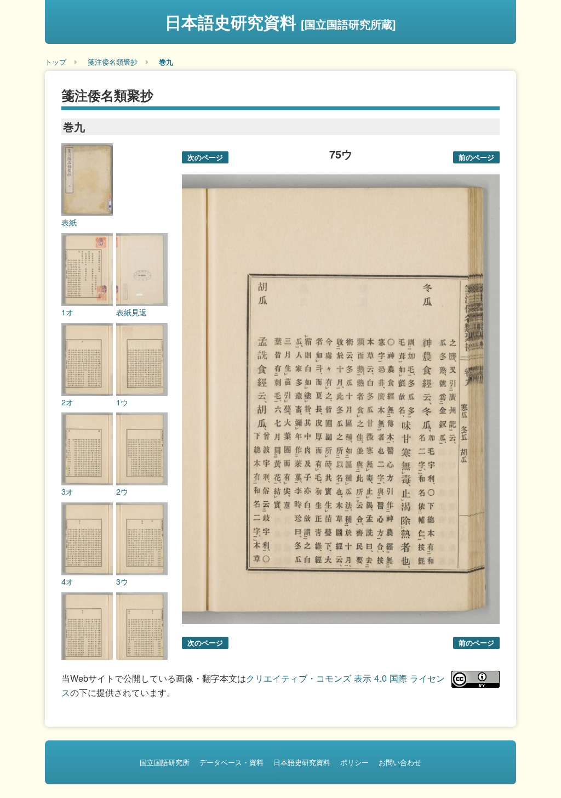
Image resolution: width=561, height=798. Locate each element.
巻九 (166, 61)
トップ (55, 61)
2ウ (122, 491)
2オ (67, 402)
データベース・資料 (231, 762)
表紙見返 (131, 312)
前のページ (476, 157)
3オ (67, 491)
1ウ (122, 402)
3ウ (122, 581)
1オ (67, 312)
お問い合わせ (400, 762)
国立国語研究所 (165, 762)
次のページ (205, 157)
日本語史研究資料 (280, 21)
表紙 (69, 222)
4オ (67, 581)
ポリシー (354, 762)
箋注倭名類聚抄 (113, 61)
